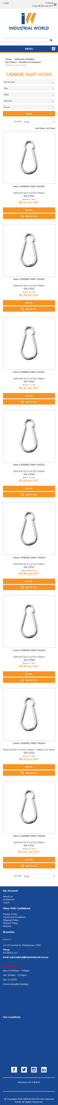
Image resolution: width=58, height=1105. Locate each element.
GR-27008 (29, 659)
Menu (29, 48)
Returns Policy (10, 923)
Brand (7, 107)
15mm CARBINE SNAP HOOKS (29, 835)
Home (8, 59)
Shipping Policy (10, 920)
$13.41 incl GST (29, 852)
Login (6, 2)
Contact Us (8, 899)
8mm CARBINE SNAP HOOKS (29, 464)
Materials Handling (24, 59)
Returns (7, 926)
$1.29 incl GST (29, 295)
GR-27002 (29, 288)
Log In (6, 902)
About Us (8, 896)
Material (8, 100)
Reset (29, 113)
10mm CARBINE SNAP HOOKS (29, 557)
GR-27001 (29, 196)
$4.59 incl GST (29, 666)
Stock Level (9, 82)
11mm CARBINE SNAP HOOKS (29, 650)
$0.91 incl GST (29, 202)
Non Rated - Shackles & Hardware (23, 62)
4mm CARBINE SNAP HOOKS (29, 186)
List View (50, 128)
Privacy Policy (10, 914)
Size (6, 88)
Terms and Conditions (14, 917)
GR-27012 (29, 845)
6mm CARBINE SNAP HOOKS (29, 372)
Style (6, 94)
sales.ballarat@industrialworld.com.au (29, 957)
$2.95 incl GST (29, 573)
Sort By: (18, 121)
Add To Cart (31, 216)
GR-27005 (29, 474)
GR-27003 (29, 381)
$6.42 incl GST (29, 759)
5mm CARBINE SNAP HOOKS (29, 279)
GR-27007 (29, 567)
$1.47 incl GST (29, 388)
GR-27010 (29, 752)
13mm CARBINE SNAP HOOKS (29, 743)
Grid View (40, 128)
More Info (29, 210)
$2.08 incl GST (29, 480)
